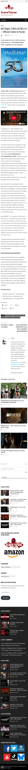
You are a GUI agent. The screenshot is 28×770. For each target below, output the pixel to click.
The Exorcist (10, 317)
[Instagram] (25, 1)
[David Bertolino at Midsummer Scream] (5, 615)
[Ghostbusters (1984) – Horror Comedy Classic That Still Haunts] (5, 726)
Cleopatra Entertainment (19, 315)
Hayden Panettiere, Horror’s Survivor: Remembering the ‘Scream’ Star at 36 (17, 492)
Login (26, 464)
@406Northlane (15, 362)
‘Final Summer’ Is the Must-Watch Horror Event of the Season (18, 500)
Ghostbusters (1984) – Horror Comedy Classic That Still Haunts (18, 726)
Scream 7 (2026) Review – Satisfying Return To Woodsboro (18, 734)
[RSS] (26, 1)
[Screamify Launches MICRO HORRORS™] (5, 623)
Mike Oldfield (17, 317)
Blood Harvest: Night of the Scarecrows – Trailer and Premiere (18, 515)
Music (2, 25)
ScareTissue (9, 12)
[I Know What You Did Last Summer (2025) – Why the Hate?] (5, 523)
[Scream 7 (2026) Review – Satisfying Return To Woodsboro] (5, 733)
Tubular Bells (9, 315)
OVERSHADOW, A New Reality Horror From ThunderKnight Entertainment (12, 401)
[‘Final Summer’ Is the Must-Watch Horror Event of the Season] (5, 500)
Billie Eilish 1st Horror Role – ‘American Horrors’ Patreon (17, 705)
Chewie (6, 35)
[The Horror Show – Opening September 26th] (5, 631)
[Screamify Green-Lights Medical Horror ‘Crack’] (5, 697)
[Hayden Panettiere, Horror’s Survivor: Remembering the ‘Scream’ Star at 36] (5, 491)
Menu (4, 20)
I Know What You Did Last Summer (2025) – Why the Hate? (18, 523)
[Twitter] (23, 1)
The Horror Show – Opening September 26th (17, 631)
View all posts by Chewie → (17, 372)
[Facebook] (19, 1)
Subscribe (5, 598)
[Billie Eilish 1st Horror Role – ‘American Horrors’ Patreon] (5, 705)
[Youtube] (21, 1)
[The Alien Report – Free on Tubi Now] (5, 507)
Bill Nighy (3, 317)
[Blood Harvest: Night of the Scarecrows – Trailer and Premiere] (5, 515)
